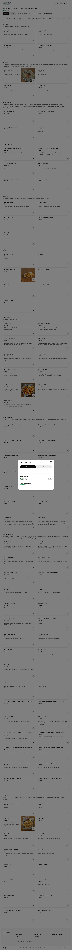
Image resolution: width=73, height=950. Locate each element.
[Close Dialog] (51, 462)
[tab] (28, 466)
